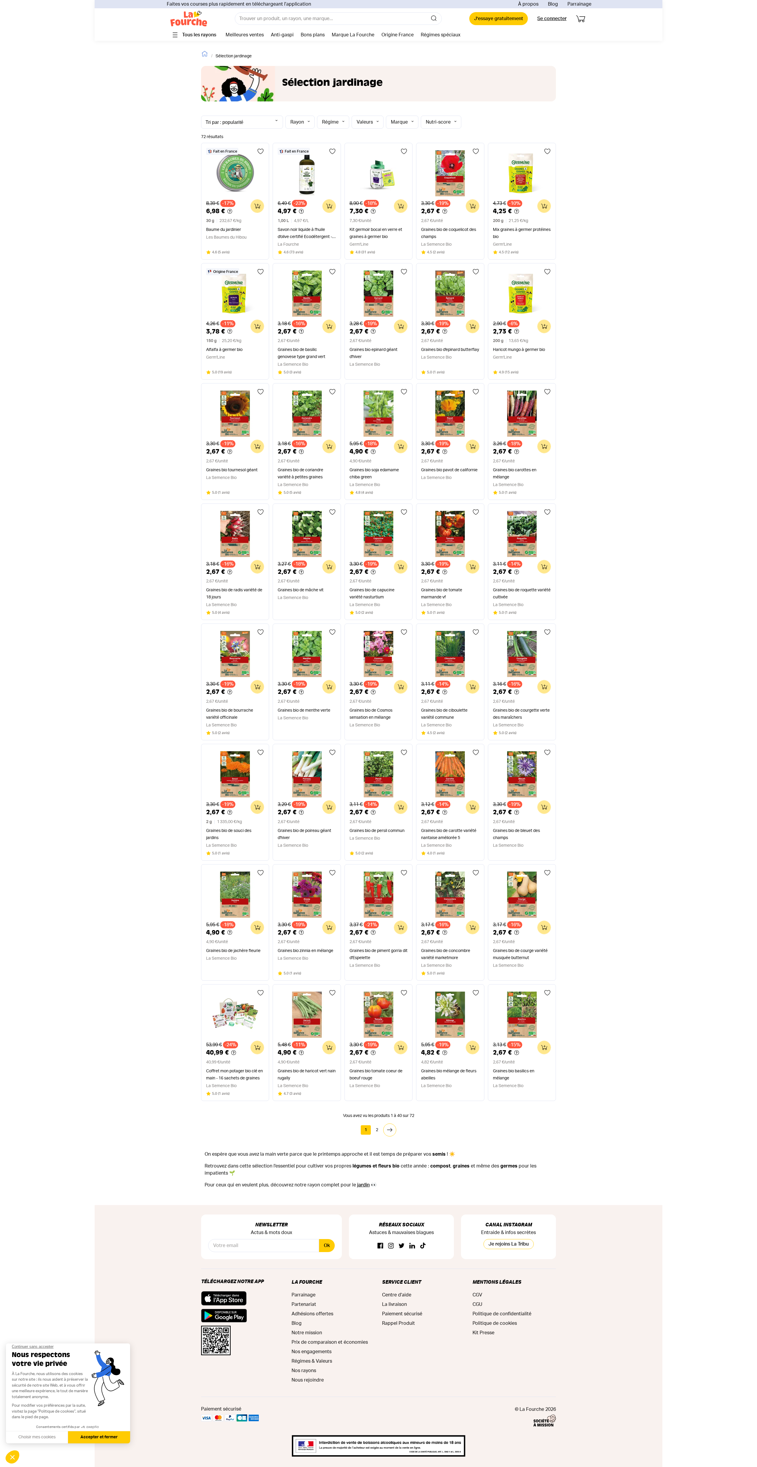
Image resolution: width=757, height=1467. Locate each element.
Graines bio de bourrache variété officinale (229, 714)
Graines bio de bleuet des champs (516, 834)
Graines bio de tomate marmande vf (441, 593)
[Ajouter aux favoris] (260, 151)
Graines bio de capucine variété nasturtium (372, 593)
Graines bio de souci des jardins (228, 834)
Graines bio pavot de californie (449, 470)
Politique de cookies (495, 1323)
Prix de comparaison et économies (330, 1342)
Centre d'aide (396, 1295)
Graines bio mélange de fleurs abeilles (448, 1074)
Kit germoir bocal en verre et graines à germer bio (376, 233)
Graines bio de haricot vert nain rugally (307, 1074)
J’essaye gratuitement (498, 18)
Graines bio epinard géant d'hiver (373, 353)
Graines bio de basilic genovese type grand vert (301, 353)
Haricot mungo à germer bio (519, 350)
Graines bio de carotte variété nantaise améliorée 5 (448, 834)
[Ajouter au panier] (257, 206)
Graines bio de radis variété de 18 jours (234, 593)
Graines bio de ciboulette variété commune (444, 714)
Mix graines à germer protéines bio (522, 233)
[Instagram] (391, 1246)
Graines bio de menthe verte (304, 710)
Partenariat (304, 1304)
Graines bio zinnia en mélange (305, 951)
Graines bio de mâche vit (300, 590)
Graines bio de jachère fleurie (233, 951)
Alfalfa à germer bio (224, 350)
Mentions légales (497, 1282)
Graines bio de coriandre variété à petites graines (300, 473)
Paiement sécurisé (402, 1313)
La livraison (394, 1304)
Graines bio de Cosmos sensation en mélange (371, 714)
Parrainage (579, 4)
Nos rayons (304, 1370)
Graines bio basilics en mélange (513, 1074)
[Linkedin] (412, 1246)
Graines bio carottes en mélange (514, 473)
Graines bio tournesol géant (232, 470)
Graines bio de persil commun (377, 831)
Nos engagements (311, 1351)
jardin (363, 1185)
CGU (477, 1304)
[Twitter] (401, 1246)
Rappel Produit (398, 1323)
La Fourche (307, 1282)
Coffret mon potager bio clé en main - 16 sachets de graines (234, 1074)
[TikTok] (423, 1246)
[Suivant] (389, 1129)
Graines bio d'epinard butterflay (450, 350)
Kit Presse (483, 1332)
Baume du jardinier (223, 230)
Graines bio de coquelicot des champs (448, 233)
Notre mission (307, 1332)
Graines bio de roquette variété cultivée (522, 593)
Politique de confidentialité (502, 1313)
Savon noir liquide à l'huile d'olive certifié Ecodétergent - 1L (305, 234)
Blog (553, 4)
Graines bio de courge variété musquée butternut (520, 954)
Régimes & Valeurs (312, 1361)
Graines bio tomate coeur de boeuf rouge (376, 1074)
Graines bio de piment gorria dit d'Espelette (378, 954)
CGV (477, 1295)
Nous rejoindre (308, 1380)
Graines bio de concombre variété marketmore (445, 954)
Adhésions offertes (312, 1313)
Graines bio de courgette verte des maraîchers (521, 714)
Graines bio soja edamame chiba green (374, 473)
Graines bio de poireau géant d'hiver (304, 834)
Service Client (401, 1282)
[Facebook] (380, 1246)
